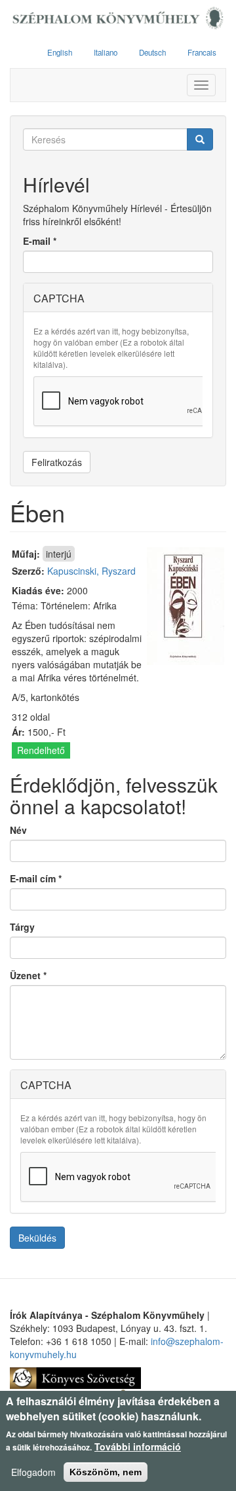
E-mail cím (36, 878)
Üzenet (28, 975)
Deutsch (152, 52)
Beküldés (37, 1237)
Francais (201, 52)
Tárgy (22, 926)
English (59, 52)
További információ (137, 1446)
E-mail (39, 240)
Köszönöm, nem (105, 1472)
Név (18, 829)
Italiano (105, 52)
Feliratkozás (56, 462)
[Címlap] (118, 18)
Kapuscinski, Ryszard (91, 570)
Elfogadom (33, 1472)
